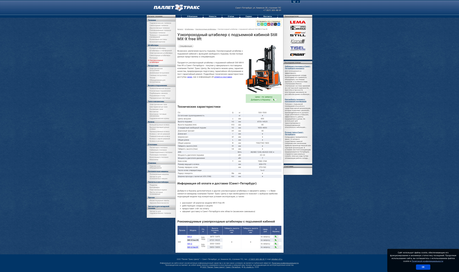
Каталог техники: (155, 16)
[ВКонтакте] (278, 24)
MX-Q (189, 244)
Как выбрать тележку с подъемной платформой (295, 100)
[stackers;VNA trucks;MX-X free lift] (274, 100)
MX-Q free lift (192, 247)
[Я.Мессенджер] (265, 24)
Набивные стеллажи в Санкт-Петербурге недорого (298, 67)
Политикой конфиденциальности (427, 261)
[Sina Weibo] (268, 24)
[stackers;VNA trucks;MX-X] (276, 236)
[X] (275, 24)
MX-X (189, 237)
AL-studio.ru (249, 267)
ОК (423, 267)
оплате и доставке (223, 77)
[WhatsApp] (262, 24)
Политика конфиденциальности (285, 263)
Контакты (267, 16)
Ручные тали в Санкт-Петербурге (294, 133)
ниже (189, 77)
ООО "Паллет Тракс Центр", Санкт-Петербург (221, 267)
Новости (212, 16)
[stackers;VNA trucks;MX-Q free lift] (276, 247)
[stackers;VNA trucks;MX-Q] (276, 244)
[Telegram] (258, 24)
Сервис (249, 16)
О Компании (192, 16)
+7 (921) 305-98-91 (256, 259)
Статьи (231, 16)
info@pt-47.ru (276, 259)
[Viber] (272, 24)
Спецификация (186, 46)
